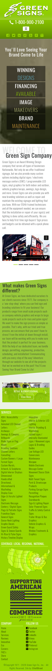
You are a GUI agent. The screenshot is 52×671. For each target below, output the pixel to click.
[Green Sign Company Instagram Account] (42, 35)
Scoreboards (34, 499)
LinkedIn (32, 635)
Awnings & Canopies (10, 434)
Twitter (32, 631)
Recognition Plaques (38, 496)
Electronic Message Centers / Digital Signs (11, 504)
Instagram (33, 648)
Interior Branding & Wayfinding (37, 429)
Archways (5, 431)
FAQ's (3, 652)
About (3, 631)
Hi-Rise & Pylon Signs (11, 534)
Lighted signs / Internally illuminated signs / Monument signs (39, 438)
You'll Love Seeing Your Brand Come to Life (26, 52)
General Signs (7, 517)
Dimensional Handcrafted (6, 477)
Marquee (32, 462)
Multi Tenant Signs (37, 479)
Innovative (5, 642)
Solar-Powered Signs (38, 506)
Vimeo (32, 638)
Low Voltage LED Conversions (36, 453)
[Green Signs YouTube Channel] (31, 35)
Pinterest (33, 645)
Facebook (33, 628)
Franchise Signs (8, 513)
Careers (4, 648)
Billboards (5, 438)
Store (3, 655)
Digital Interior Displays (11, 472)
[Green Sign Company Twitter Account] (14, 35)
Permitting (33, 493)
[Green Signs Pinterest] (36, 35)
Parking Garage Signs (38, 489)
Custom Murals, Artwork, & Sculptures (11, 467)
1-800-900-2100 (29, 21)
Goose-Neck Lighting (10, 520)
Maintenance (34, 458)
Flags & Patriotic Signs (11, 510)
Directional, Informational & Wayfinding (8, 486)
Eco (2, 645)
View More (22, 397)
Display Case (7, 493)
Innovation (33, 417)
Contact (4, 659)
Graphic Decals (7, 524)
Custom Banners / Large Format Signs (12, 460)
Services (5, 635)
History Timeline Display (12, 537)
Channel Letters (8, 451)
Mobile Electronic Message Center (36, 467)
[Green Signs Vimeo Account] (25, 35)
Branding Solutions (9, 448)
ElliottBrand (37, 668)
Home (3, 628)
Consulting (6, 455)
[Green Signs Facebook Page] (8, 35)
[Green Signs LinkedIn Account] (19, 35)
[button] (7, 250)
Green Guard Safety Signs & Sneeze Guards (11, 529)
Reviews (5, 638)
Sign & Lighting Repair (39, 503)
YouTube (32, 642)
